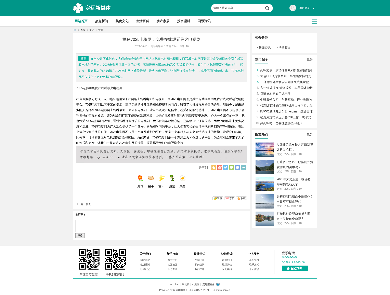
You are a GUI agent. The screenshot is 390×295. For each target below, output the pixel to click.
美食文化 (122, 21)
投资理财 (183, 21)
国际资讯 (204, 21)
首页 (74, 30)
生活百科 (142, 21)
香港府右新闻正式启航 (275, 93)
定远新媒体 (98, 8)
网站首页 (81, 21)
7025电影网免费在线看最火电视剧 (99, 88)
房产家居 (163, 21)
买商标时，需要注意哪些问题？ (281, 123)
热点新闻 (101, 21)
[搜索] (269, 8)
